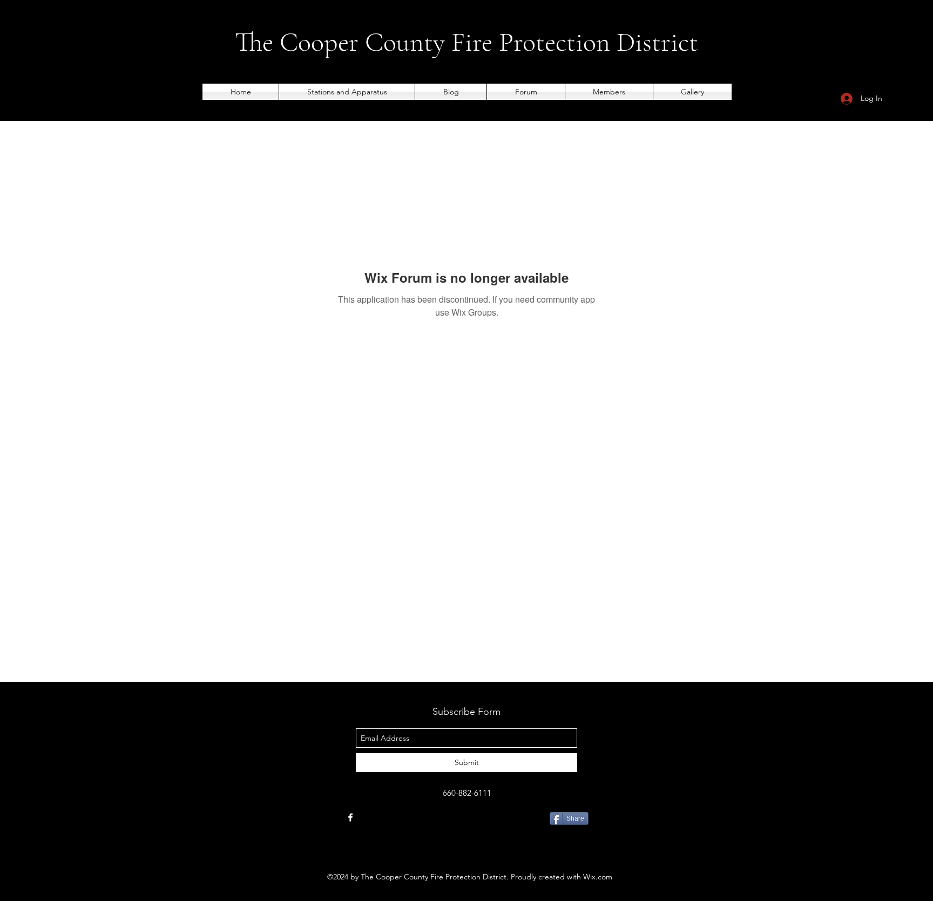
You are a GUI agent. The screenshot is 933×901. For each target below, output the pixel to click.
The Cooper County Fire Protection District (466, 42)
